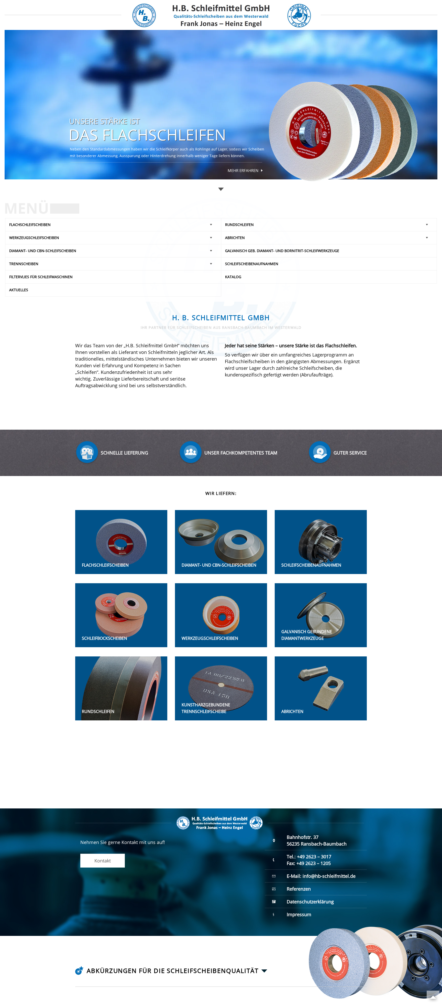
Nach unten (221, 189)
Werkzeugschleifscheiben (34, 237)
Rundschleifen (239, 224)
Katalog (233, 276)
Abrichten (235, 237)
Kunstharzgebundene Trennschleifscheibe (206, 708)
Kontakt (102, 861)
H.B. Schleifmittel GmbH (221, 15)
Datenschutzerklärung (310, 902)
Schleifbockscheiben (104, 638)
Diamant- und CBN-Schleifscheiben (42, 250)
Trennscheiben (23, 263)
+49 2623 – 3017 (314, 856)
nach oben (433, 997)
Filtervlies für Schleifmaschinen (41, 276)
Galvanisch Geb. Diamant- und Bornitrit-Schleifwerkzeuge (282, 250)
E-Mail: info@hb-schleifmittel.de (321, 876)
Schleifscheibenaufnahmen (251, 263)
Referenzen (299, 889)
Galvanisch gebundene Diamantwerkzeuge (306, 635)
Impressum (299, 914)
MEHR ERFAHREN (243, 170)
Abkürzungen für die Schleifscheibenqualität (173, 970)
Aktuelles (18, 289)
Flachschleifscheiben (30, 224)
